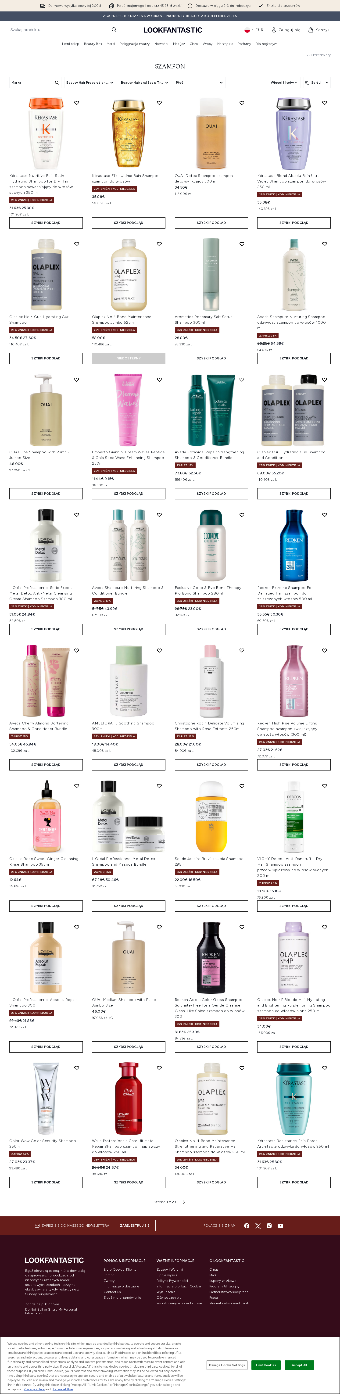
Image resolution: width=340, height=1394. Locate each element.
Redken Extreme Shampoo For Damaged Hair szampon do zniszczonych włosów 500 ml (285, 593)
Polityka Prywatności (172, 1281)
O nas (214, 1270)
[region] (170, 1365)
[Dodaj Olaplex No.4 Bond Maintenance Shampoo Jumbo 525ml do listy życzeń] (159, 244)
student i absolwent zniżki (229, 1303)
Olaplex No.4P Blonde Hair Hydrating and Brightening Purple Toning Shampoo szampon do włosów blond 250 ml (294, 1005)
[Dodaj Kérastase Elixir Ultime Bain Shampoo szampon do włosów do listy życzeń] (159, 102)
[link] (286, 30)
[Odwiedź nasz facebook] (246, 1225)
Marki (213, 1275)
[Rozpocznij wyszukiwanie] (114, 30)
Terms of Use (63, 1389)
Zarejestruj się (135, 1226)
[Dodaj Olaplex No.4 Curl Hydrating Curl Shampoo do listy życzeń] (76, 244)
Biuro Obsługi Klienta (120, 1270)
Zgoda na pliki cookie (42, 1304)
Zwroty (109, 1281)
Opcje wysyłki (168, 1275)
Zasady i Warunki (170, 1270)
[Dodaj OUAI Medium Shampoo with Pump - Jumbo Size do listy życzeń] (159, 927)
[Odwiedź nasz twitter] (258, 1225)
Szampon (170, 67)
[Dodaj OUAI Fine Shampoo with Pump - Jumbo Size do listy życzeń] (76, 379)
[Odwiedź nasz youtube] (280, 1225)
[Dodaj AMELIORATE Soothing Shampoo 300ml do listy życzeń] (159, 650)
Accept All (299, 1365)
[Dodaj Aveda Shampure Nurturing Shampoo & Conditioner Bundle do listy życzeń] (159, 514)
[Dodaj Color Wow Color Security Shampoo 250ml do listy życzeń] (76, 1068)
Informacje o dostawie (121, 1286)
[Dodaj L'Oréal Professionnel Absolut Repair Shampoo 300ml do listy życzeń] (76, 927)
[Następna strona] (184, 1202)
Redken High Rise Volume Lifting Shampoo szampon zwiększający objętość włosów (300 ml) (287, 729)
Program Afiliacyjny (224, 1286)
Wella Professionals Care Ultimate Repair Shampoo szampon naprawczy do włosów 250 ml (126, 1146)
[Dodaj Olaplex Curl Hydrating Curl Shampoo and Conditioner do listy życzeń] (324, 379)
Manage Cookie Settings (227, 1365)
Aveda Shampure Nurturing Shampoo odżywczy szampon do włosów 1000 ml (291, 322)
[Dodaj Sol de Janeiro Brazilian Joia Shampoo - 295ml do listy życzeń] (241, 786)
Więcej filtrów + (284, 83)
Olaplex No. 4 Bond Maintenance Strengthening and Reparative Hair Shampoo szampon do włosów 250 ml (210, 1146)
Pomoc (109, 1275)
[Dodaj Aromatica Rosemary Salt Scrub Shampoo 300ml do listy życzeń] (241, 244)
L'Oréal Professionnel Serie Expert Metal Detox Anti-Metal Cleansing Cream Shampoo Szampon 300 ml (40, 593)
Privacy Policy (34, 1389)
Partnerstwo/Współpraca (228, 1292)
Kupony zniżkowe (222, 1281)
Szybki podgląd (46, 223)
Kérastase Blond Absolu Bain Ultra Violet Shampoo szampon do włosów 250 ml (291, 181)
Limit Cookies (266, 1365)
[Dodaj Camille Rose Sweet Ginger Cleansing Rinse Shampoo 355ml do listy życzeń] (76, 786)
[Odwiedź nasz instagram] (269, 1225)
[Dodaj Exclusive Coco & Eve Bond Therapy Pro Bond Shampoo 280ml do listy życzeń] (241, 514)
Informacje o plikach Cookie (179, 1286)
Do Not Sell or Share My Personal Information (51, 1311)
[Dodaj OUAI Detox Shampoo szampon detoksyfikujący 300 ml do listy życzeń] (241, 102)
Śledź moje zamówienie (122, 1298)
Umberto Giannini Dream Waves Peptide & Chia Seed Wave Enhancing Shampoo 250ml (128, 458)
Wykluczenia (166, 1292)
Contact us (112, 1292)
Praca (213, 1298)
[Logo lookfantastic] (173, 30)
